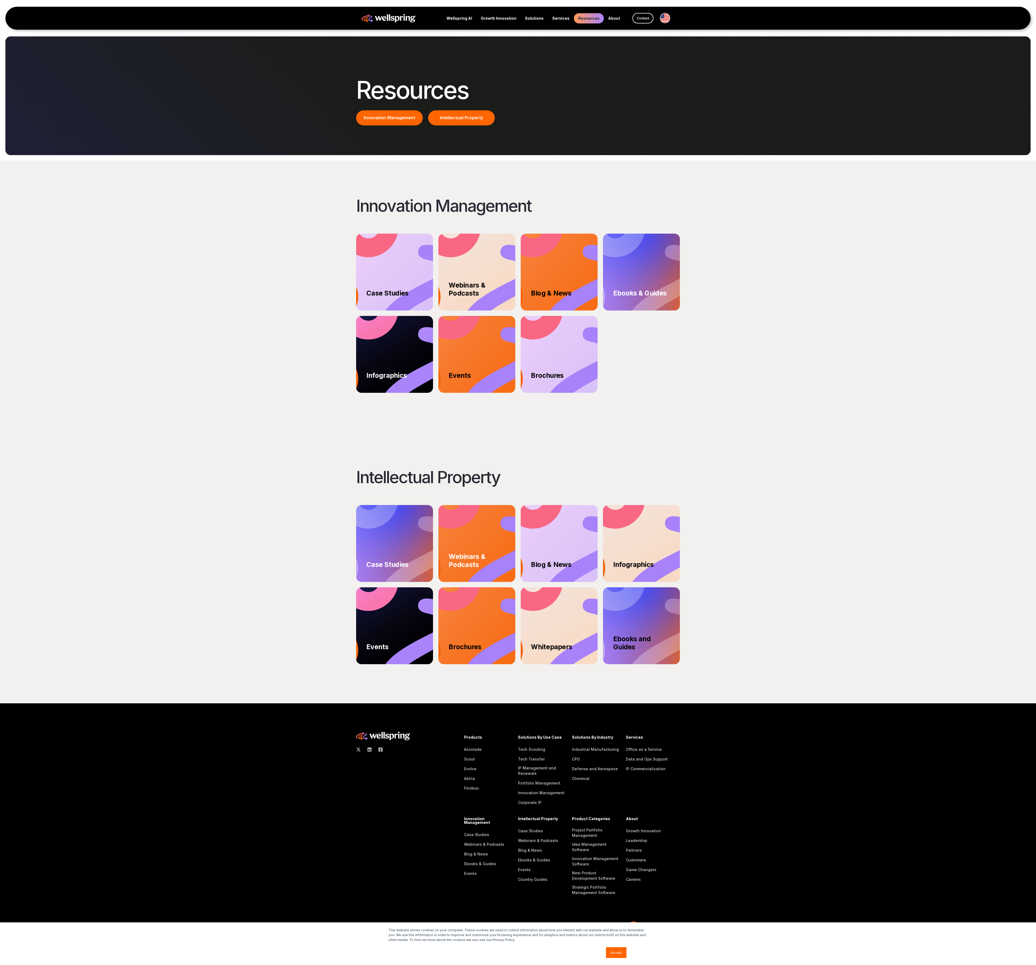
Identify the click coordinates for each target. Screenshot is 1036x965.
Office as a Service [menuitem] (644, 749)
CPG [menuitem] (576, 759)
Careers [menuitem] (633, 879)
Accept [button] (616, 952)
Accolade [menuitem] (473, 749)
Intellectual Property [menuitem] (538, 819)
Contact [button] (643, 18)
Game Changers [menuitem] (641, 869)
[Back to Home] (388, 17)
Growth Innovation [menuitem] (498, 18)
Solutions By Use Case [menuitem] (540, 737)
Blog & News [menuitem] (476, 854)
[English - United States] (667, 18)
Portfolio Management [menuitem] (539, 783)
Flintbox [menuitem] (471, 788)
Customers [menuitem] (636, 860)
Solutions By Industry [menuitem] (592, 737)
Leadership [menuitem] (636, 840)
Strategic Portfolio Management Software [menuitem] (593, 890)
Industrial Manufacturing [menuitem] (595, 749)
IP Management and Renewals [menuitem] (537, 771)
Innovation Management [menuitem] (541, 792)
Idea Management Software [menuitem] (589, 847)
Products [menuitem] (473, 737)
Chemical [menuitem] (580, 778)
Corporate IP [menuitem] (529, 802)
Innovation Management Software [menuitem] (595, 861)
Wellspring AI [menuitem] (459, 18)
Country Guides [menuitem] (532, 879)
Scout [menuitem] (469, 759)
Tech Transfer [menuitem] (531, 759)
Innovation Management (389, 117)
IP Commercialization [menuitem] (646, 768)
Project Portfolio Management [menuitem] (587, 833)
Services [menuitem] (561, 18)
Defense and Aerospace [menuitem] (595, 768)
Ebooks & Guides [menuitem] (480, 863)
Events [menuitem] (470, 873)
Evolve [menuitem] (470, 768)
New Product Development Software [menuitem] (593, 876)
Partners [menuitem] (634, 850)
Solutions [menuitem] (534, 18)
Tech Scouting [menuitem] (531, 749)
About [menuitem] (614, 18)
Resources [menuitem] (588, 18)
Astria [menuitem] (469, 778)
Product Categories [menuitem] (591, 819)
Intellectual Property (461, 117)
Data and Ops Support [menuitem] (647, 759)
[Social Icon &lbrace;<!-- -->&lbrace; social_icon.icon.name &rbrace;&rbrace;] (360, 749)
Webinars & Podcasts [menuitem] (484, 844)
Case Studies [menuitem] (476, 834)
